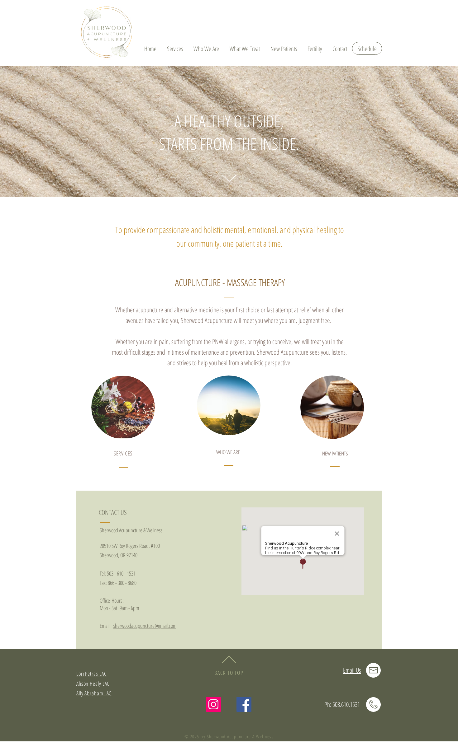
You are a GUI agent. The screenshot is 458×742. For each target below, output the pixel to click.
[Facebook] (243, 704)
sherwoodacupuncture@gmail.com (144, 625)
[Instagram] (213, 704)
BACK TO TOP (228, 672)
